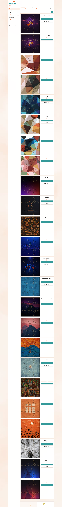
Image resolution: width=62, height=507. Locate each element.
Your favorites (27, 7)
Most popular (32, 7)
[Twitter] (18, 25)
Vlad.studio (14, 1)
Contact (10, 22)
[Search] (52, 12)
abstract (45, 7)
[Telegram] (15, 25)
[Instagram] (12, 25)
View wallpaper (46, 21)
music (37, 8)
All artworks (22, 7)
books (44, 8)
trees (51, 8)
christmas (38, 7)
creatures (27, 8)
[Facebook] (9, 25)
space (49, 7)
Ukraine (34, 8)
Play (46, 19)
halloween (23, 8)
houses (47, 8)
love (42, 7)
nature (41, 8)
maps (31, 8)
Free (35, 7)
